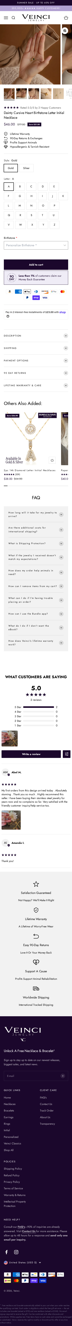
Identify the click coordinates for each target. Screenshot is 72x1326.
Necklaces (10, 1104)
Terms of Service (13, 1188)
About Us (45, 1117)
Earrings (8, 1117)
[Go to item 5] (58, 94)
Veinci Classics (12, 1143)
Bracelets (9, 1110)
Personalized (11, 1137)
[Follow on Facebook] (6, 1252)
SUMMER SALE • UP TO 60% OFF (36, 2)
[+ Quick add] (52, 460)
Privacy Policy (12, 1182)
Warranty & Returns (15, 1195)
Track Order (47, 1110)
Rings (7, 1124)
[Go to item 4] (46, 94)
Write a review (31, 754)
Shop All (8, 1150)
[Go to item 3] (33, 94)
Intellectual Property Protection (15, 1204)
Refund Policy (11, 1175)
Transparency (47, 1124)
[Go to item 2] (21, 94)
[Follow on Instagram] (16, 1252)
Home (7, 1097)
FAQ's (43, 1097)
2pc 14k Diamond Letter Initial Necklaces (29, 470)
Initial (7, 1130)
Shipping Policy (13, 1169)
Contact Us (46, 1104)
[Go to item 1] (9, 94)
